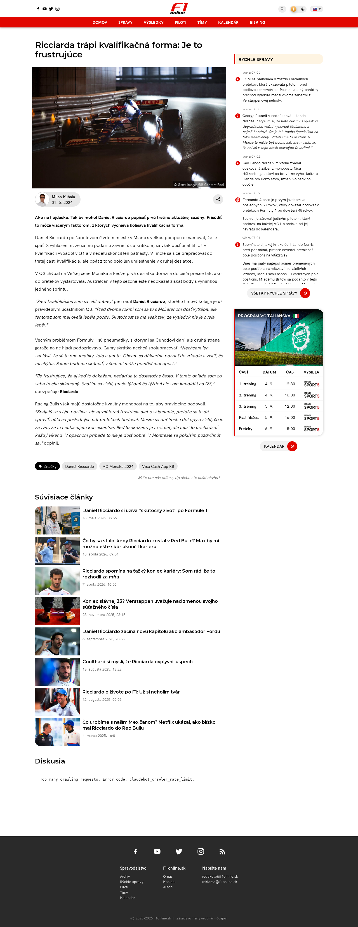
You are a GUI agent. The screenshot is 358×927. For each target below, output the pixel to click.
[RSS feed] (223, 854)
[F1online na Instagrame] (57, 9)
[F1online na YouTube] (44, 9)
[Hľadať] (282, 9)
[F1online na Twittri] (51, 9)
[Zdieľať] (218, 199)
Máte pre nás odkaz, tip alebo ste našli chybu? (179, 477)
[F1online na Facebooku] (38, 9)
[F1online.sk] (179, 8)
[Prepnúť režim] (298, 9)
